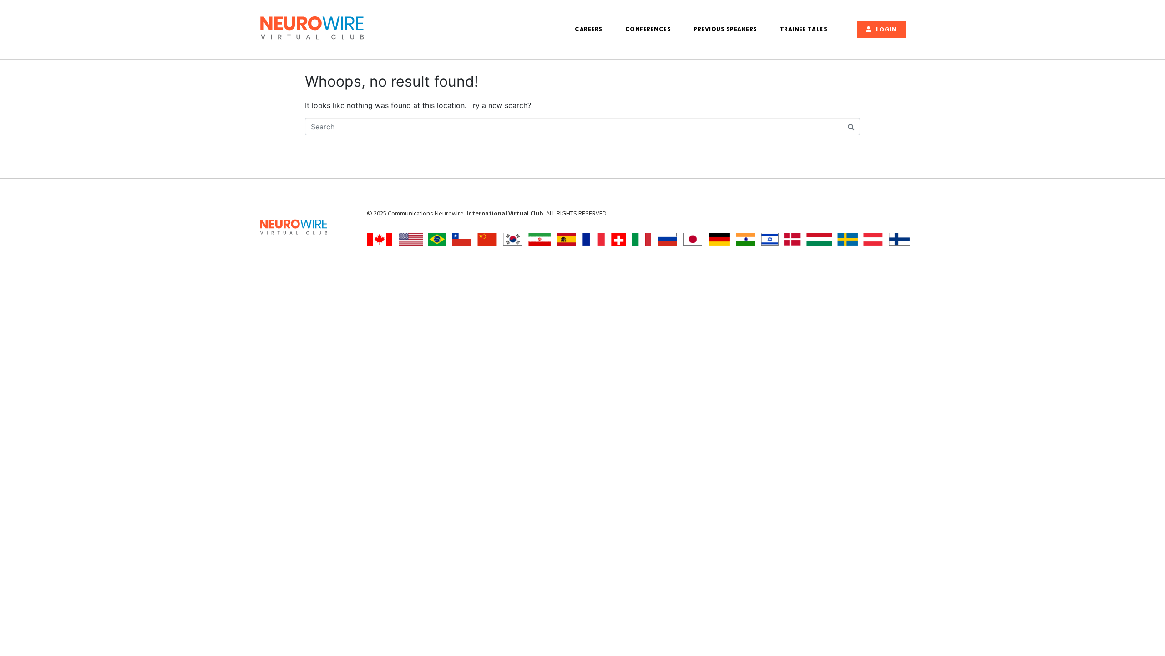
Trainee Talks (804, 29)
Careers (589, 29)
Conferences (648, 29)
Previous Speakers (725, 29)
